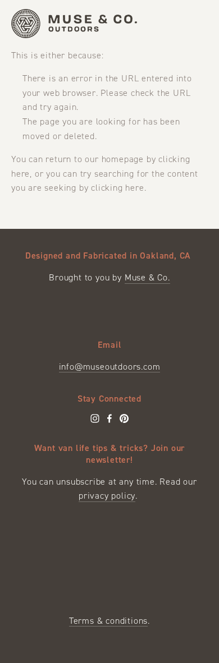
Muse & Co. (147, 277)
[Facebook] (109, 418)
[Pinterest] (124, 418)
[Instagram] (94, 418)
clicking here (117, 187)
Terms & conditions (108, 620)
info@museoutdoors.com (110, 366)
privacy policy (107, 495)
